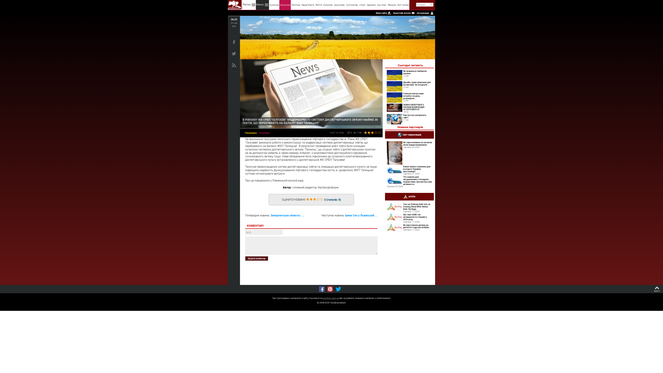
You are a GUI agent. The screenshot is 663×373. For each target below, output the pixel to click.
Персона (392, 4)
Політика (295, 4)
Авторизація (423, 13)
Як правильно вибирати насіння (415, 72)
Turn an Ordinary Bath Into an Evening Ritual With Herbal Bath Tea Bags (416, 206)
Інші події (381, 4)
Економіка (285, 4)
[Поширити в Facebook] (322, 289)
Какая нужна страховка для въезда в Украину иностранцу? (417, 169)
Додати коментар (256, 258)
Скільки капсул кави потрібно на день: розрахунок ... (413, 96)
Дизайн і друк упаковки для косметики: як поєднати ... (417, 83)
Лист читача (403, 4)
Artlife (412, 196)
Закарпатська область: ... (287, 215)
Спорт (362, 4)
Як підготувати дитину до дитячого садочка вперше (416, 226)
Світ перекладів (412, 134)
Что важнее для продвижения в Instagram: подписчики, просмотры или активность (417, 180)
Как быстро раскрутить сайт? (414, 116)
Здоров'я (371, 4)
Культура (274, 4)
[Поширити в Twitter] (338, 289)
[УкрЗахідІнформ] (235, 5)
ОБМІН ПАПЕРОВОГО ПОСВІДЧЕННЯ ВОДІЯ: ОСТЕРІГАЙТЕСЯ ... (414, 107)
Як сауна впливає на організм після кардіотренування (417, 143)
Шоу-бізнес (339, 4)
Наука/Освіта (307, 4)
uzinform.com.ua (331, 298)
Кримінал (328, 4)
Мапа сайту (381, 13)
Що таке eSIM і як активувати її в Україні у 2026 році (415, 217)
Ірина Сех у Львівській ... (361, 215)
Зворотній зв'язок (402, 13)
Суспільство (352, 4)
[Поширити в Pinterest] (330, 289)
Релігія (318, 4)
